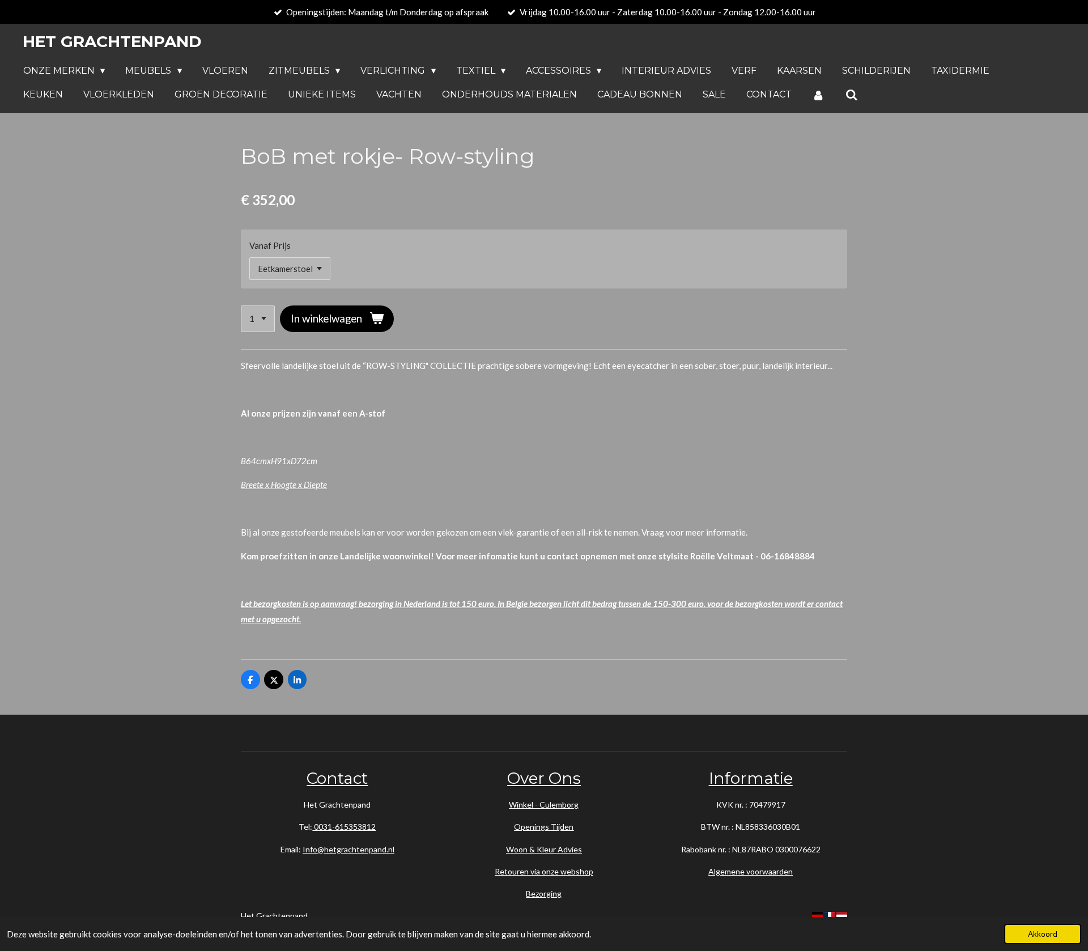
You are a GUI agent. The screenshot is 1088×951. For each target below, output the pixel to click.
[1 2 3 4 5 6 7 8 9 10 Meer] (258, 318)
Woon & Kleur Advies (544, 849)
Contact (337, 778)
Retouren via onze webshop (544, 871)
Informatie (751, 778)
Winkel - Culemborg (544, 804)
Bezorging (544, 893)
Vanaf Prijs (270, 245)
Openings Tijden (543, 826)
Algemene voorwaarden (750, 871)
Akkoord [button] (1042, 934)
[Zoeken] (851, 95)
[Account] (818, 95)
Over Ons (544, 778)
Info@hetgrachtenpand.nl (348, 849)
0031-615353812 (344, 826)
